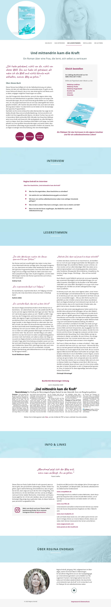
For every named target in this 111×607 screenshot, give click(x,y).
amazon (70, 93)
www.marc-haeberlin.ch (65, 514)
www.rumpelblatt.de (64, 492)
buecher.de (71, 91)
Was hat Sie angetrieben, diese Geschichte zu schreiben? (48, 191)
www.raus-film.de (63, 504)
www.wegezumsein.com (65, 524)
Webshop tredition (73, 85)
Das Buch (48, 43)
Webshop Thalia (72, 87)
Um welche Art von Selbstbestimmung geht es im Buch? (48, 195)
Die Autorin (98, 43)
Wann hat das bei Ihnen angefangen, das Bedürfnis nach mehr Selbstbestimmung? (50, 210)
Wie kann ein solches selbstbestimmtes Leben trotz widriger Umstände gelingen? (53, 200)
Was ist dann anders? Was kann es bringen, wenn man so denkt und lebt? (54, 205)
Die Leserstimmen (73, 43)
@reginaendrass (40, 512)
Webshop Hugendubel (74, 89)
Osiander (70, 95)
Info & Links (87, 43)
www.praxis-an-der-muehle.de (67, 527)
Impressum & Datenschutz (80, 602)
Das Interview (60, 43)
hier (46, 417)
